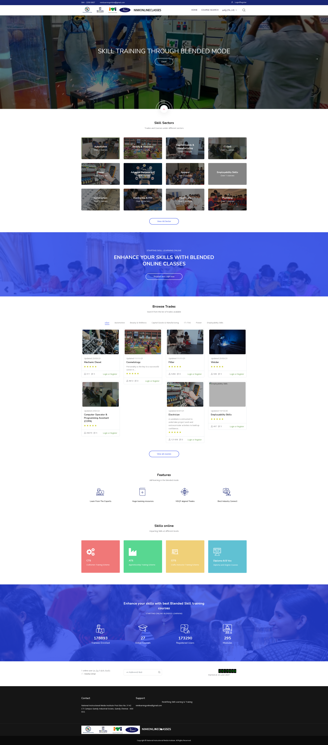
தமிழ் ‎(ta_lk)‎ (228, 10)
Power (199, 322)
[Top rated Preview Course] (100, 342)
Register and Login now (164, 276)
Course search (209, 10)
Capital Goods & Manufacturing (165, 322)
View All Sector (164, 221)
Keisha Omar (90, 673)
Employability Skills (215, 322)
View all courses (164, 454)
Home (194, 10)
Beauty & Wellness (138, 322)
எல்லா (107, 322)
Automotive (120, 322)
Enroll (164, 61)
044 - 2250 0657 (88, 2)
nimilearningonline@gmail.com (112, 2)
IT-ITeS (187, 322)
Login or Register (110, 374)
